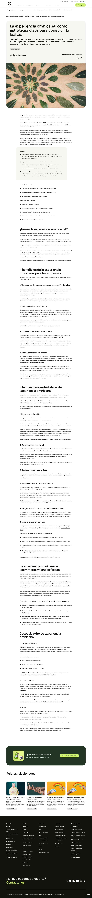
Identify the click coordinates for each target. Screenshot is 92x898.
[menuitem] (82, 1)
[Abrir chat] (88, 894)
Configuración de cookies (38, 894)
